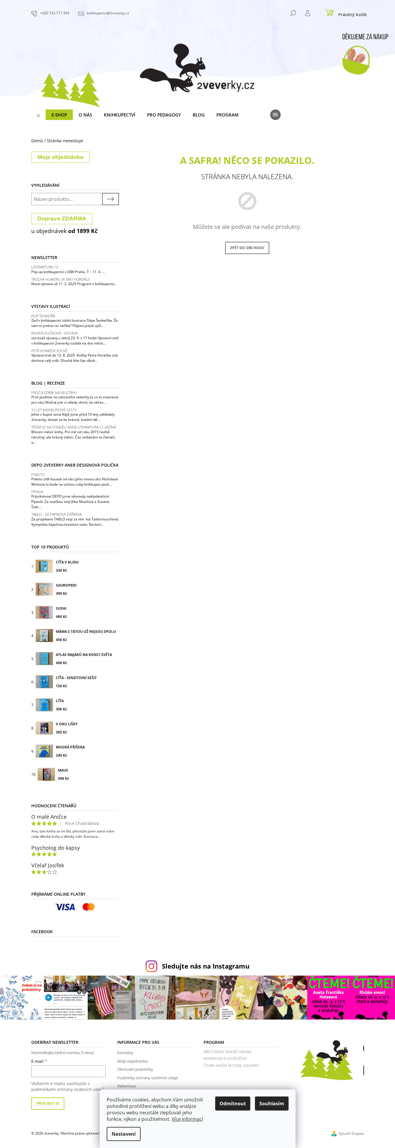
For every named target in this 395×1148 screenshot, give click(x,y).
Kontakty (125, 1052)
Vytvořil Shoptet (351, 1133)
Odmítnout (233, 1103)
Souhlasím (271, 1103)
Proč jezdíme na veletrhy (54, 393)
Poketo (37, 475)
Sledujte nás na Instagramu (205, 966)
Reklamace (126, 1086)
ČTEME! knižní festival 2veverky (231, 1066)
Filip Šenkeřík (43, 316)
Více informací (187, 1119)
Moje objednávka (132, 1061)
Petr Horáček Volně (49, 351)
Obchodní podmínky (135, 1069)
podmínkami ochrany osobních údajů (67, 1089)
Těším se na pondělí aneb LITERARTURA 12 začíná (73, 427)
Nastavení (124, 1134)
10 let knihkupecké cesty (53, 410)
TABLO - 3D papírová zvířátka (56, 514)
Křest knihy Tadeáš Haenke (227, 1052)
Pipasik (37, 492)
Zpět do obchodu (247, 247)
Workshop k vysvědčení (224, 1058)
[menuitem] (38, 114)
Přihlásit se (47, 1103)
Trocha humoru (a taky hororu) (60, 279)
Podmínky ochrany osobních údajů (147, 1077)
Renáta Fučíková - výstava (54, 333)
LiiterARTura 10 (44, 267)
